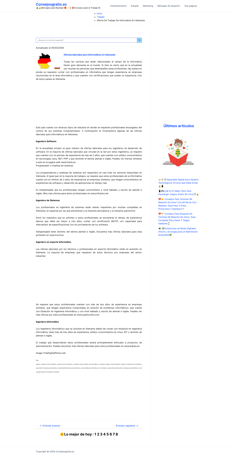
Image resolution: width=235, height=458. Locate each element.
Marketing (148, 5)
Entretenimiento (118, 5)
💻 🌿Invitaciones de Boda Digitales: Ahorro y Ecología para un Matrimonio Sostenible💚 (178, 231)
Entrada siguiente (127, 425)
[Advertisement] (89, 103)
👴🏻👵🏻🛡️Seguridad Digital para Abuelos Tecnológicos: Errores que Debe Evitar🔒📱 (178, 182)
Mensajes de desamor (168, 5)
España (134, 5)
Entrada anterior (50, 425)
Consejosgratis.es (51, 4)
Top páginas (190, 5)
